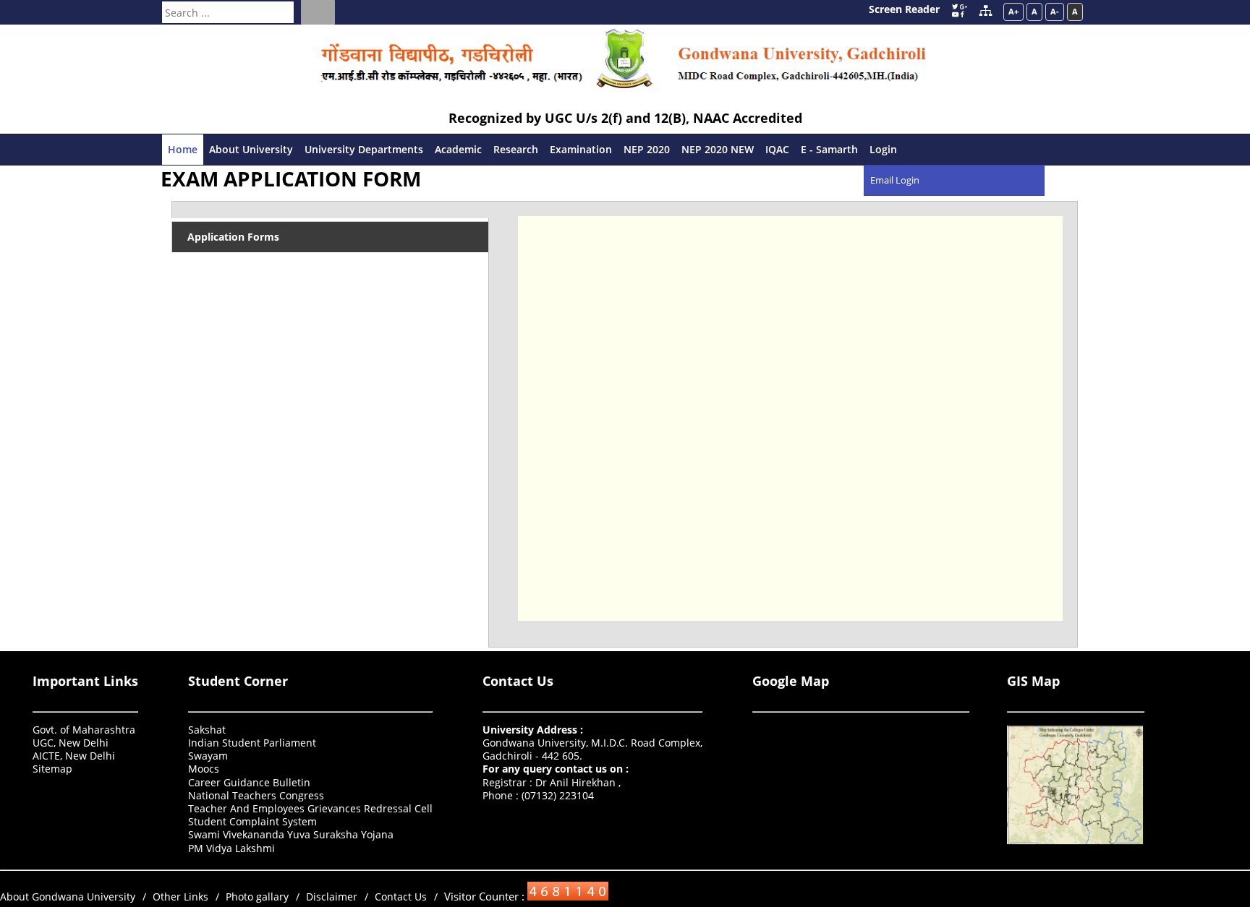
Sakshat (207, 729)
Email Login (894, 179)
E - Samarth (829, 149)
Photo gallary (257, 896)
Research (515, 149)
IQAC (777, 149)
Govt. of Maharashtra (84, 729)
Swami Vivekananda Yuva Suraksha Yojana (291, 834)
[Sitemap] (985, 12)
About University (251, 149)
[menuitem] (883, 149)
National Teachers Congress (256, 795)
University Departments (364, 149)
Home (182, 149)
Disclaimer (331, 896)
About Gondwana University (67, 896)
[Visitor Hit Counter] (566, 896)
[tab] (330, 209)
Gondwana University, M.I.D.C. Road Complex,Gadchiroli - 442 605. (592, 742)
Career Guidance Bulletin (249, 782)
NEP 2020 (647, 149)
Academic (458, 149)
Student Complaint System (252, 821)
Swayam (208, 755)
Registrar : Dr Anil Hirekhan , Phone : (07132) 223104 (555, 781)
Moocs (203, 768)
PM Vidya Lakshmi (231, 848)
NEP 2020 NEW (717, 149)
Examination (581, 149)
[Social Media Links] (959, 10)
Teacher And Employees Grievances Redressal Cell (310, 808)
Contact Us (517, 680)
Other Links (180, 896)
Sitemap (52, 768)
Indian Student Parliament (252, 742)
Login (883, 149)
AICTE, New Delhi (74, 755)
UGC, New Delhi (71, 742)
